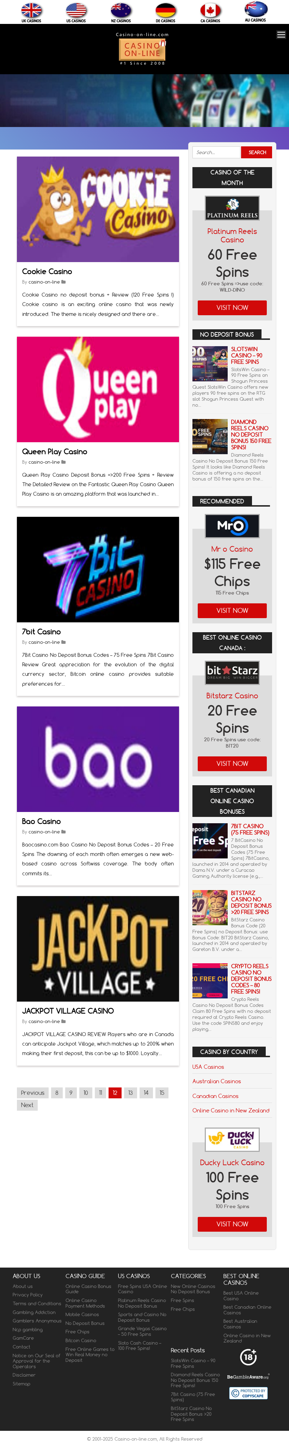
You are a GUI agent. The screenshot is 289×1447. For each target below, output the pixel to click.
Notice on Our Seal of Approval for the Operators (36, 1361)
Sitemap (21, 1383)
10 (86, 1092)
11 (100, 1092)
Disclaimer (24, 1375)
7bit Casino (41, 631)
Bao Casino (41, 821)
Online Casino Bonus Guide (88, 1289)
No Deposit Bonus (85, 1323)
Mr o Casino (232, 549)
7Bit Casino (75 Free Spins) (250, 829)
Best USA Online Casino (241, 1295)
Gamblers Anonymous (37, 1321)
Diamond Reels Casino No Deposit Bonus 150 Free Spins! (251, 435)
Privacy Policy (28, 1294)
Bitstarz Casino (232, 695)
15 (162, 1092)
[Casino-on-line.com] (142, 64)
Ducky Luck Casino (232, 1162)
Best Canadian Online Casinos (247, 1309)
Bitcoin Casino (81, 1340)
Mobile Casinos (82, 1314)
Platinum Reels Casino (232, 235)
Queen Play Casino (54, 451)
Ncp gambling (28, 1329)
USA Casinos (208, 1066)
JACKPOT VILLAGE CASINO (68, 1011)
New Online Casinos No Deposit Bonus (193, 1289)
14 (146, 1092)
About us (23, 1286)
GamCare (23, 1338)
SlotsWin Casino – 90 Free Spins (246, 355)
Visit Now (232, 308)
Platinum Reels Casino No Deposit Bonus (142, 1303)
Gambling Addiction (34, 1312)
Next (27, 1105)
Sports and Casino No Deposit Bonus (142, 1317)
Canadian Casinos (215, 1095)
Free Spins (182, 1300)
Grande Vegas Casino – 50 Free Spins (142, 1331)
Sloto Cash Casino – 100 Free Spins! (139, 1345)
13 (130, 1092)
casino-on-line (44, 282)
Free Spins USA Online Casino (142, 1289)
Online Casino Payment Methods (85, 1303)
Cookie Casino (47, 271)
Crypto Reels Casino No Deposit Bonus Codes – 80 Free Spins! (251, 979)
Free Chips (78, 1331)
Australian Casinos (216, 1081)
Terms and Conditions (37, 1303)
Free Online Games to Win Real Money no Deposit (90, 1354)
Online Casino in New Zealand (230, 1110)
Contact (21, 1347)
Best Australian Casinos (240, 1323)
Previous (32, 1092)
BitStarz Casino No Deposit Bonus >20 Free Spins (251, 902)
